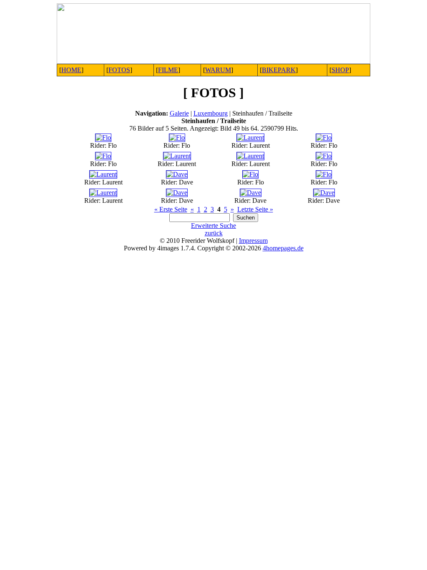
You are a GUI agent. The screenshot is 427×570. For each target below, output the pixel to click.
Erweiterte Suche (213, 225)
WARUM (218, 69)
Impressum (253, 240)
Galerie (179, 113)
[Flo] (103, 137)
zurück (214, 233)
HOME (71, 69)
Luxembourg (210, 113)
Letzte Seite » (255, 209)
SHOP (340, 69)
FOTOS (119, 69)
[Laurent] (250, 137)
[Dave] (177, 174)
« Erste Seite (170, 209)
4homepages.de (283, 248)
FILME (168, 69)
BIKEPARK (279, 69)
